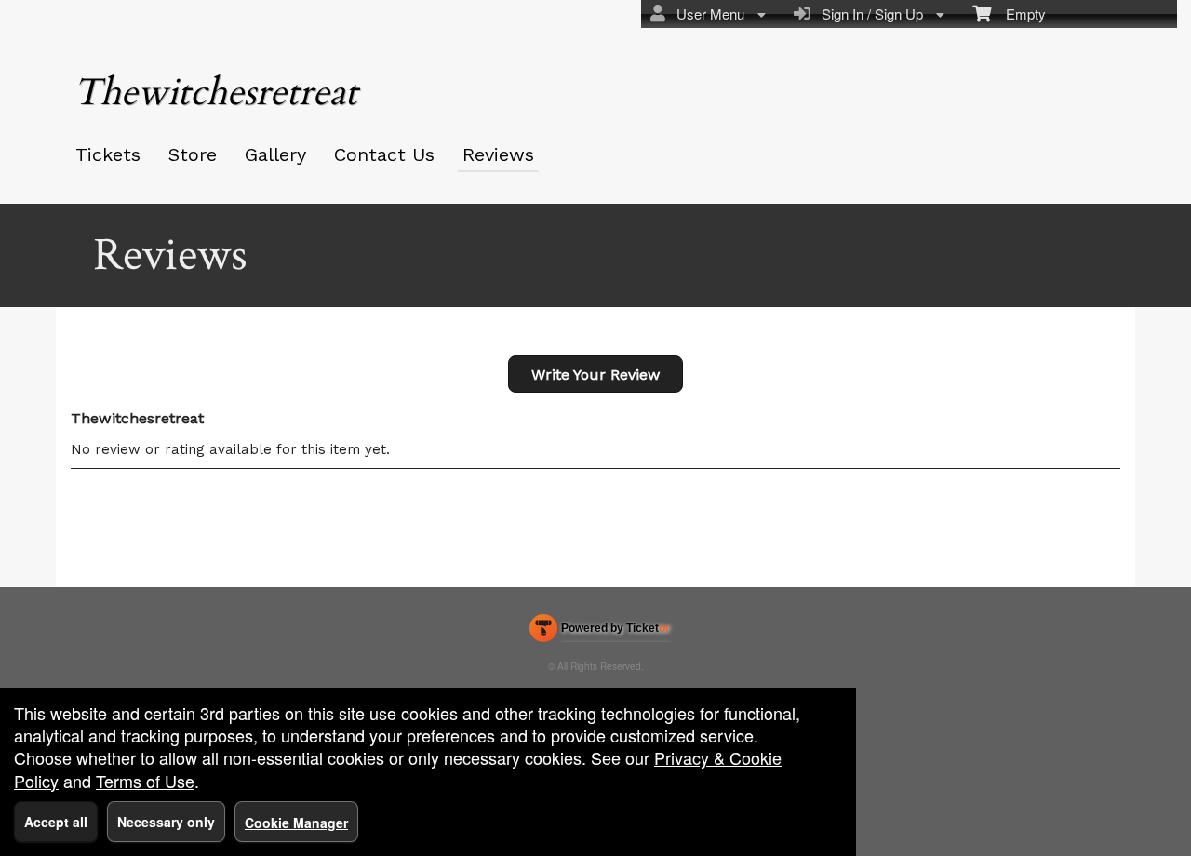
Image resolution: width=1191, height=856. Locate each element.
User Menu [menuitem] (706, 13)
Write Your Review (595, 374)
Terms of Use (145, 781)
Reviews (498, 154)
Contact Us (384, 154)
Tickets (108, 154)
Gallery (275, 154)
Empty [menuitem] (1018, 13)
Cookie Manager (296, 822)
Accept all (55, 821)
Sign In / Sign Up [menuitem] (868, 13)
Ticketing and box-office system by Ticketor (599, 632)
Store (192, 154)
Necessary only (166, 821)
